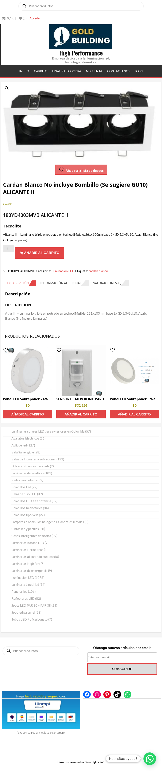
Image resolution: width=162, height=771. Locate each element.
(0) (24, 18)
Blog (139, 71)
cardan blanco (98, 271)
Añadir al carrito (41, 253)
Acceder (35, 18)
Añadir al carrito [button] (27, 414)
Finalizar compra (66, 71)
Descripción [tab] (18, 283)
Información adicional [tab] (60, 283)
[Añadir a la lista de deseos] (6, 350)
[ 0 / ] (10, 18)
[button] (7, 88)
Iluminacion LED (63, 271)
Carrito (40, 71)
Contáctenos (118, 71)
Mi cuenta (94, 71)
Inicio (24, 71)
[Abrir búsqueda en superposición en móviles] (81, 6)
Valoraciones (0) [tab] (107, 283)
